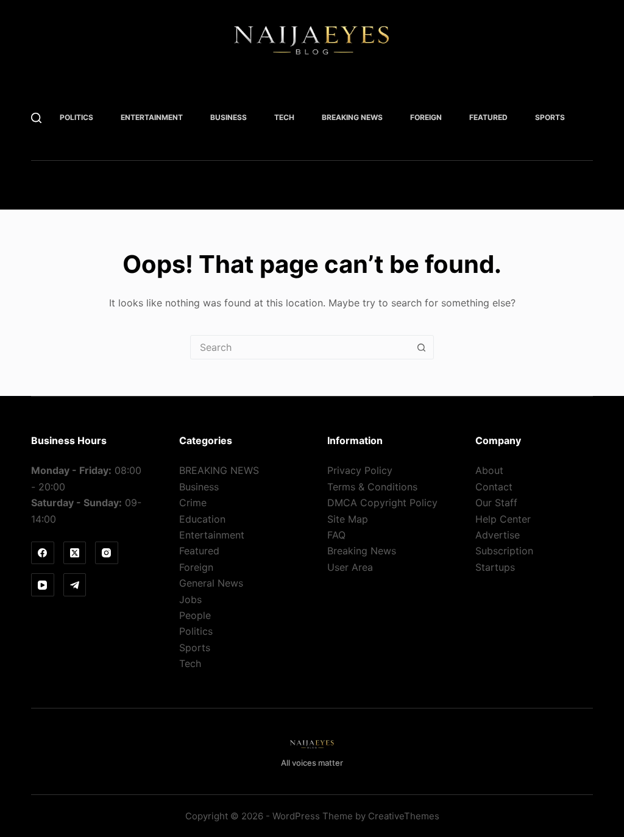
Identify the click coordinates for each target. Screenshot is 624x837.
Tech (284, 117)
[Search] (36, 118)
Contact (493, 487)
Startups (495, 567)
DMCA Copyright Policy (382, 502)
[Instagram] (106, 553)
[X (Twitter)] (75, 553)
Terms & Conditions (372, 487)
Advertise (497, 535)
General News (211, 583)
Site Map (347, 519)
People (195, 615)
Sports (550, 117)
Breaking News (361, 551)
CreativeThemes (403, 816)
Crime (193, 502)
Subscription (504, 551)
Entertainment (152, 117)
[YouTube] (42, 584)
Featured (488, 117)
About (489, 470)
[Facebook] (42, 553)
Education (202, 519)
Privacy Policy (359, 470)
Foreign (426, 117)
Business (228, 117)
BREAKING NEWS (352, 117)
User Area (350, 567)
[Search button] (421, 347)
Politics (76, 117)
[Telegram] (75, 584)
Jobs (190, 599)
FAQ (336, 535)
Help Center (503, 519)
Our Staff (496, 502)
